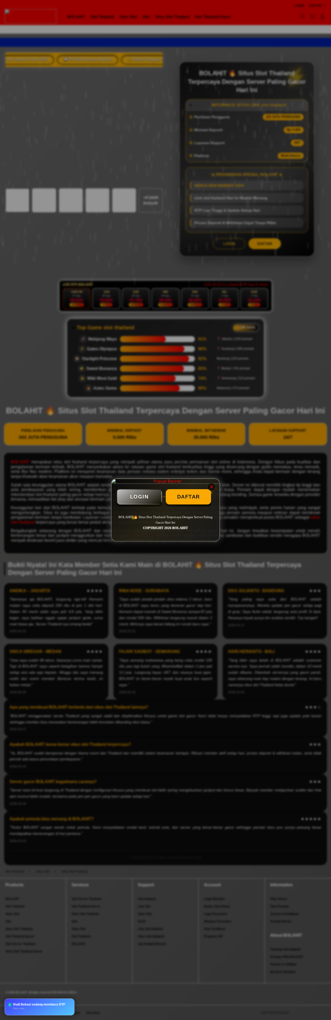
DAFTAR (188, 497)
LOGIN (139, 497)
